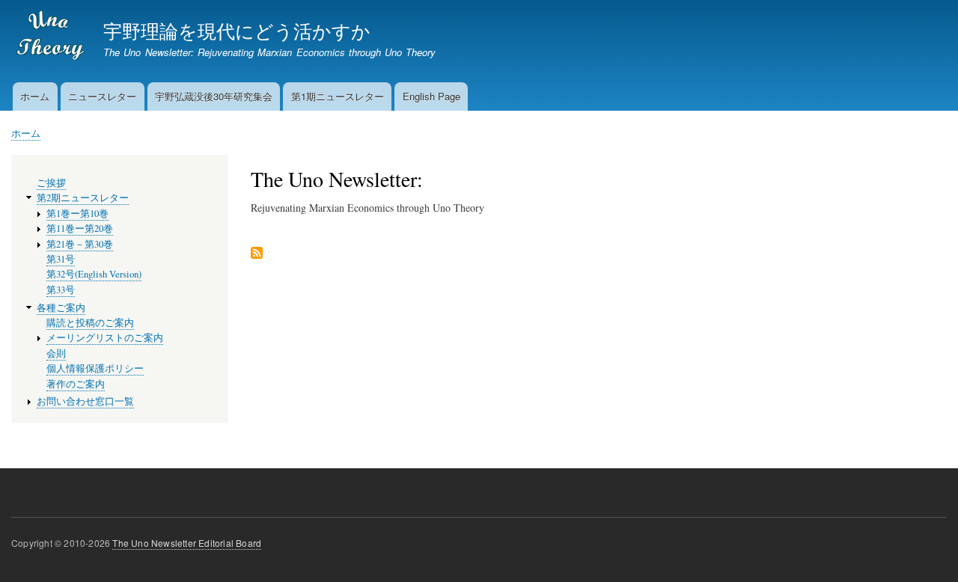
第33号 (60, 290)
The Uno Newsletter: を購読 (257, 254)
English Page (431, 96)
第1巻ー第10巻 (77, 213)
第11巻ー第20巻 (79, 228)
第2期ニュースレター (83, 198)
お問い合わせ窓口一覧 (85, 401)
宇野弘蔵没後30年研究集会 (213, 96)
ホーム (34, 96)
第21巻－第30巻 (79, 244)
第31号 (60, 259)
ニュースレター (102, 96)
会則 (56, 353)
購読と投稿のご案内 (90, 322)
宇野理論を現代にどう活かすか (236, 29)
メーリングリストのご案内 (104, 337)
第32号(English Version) (93, 274)
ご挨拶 (51, 183)
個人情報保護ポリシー (95, 368)
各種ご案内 (61, 307)
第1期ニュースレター (337, 96)
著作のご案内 (75, 384)
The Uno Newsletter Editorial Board (186, 542)
